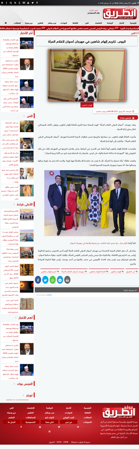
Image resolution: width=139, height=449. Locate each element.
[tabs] (2, 2)
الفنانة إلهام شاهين (97, 271)
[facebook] (37, 2)
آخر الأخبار (26, 32)
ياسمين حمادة (125, 117)
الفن (87, 22)
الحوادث (64, 22)
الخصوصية (30, 422)
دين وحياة (29, 22)
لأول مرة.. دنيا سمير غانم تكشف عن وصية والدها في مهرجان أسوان (98, 243)
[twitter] (32, 2)
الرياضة (110, 22)
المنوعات (87, 422)
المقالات (17, 22)
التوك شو (49, 417)
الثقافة (75, 22)
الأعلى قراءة (25, 204)
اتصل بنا (11, 422)
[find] (11, 2)
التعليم (11, 417)
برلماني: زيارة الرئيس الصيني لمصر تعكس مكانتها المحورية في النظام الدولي (92, 28)
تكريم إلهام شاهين (49, 271)
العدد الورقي (68, 417)
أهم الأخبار (26, 317)
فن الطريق (131, 271)
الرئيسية (133, 22)
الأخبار (121, 22)
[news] (24, 2)
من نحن (68, 422)
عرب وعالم (52, 22)
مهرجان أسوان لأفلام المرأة (73, 271)
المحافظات (30, 417)
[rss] (15, 2)
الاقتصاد (98, 22)
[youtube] (28, 2)
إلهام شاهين (116, 271)
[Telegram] (60, 280)
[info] (6, 2)
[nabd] (19, 2)
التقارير (40, 22)
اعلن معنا (49, 422)
